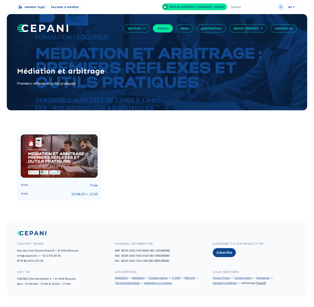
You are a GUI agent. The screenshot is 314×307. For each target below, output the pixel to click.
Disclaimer (263, 277)
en (290, 7)
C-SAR (176, 277)
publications (211, 28)
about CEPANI (246, 28)
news (185, 28)
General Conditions (225, 283)
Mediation (138, 277)
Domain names (158, 277)
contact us (283, 28)
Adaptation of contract (158, 283)
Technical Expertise (127, 283)
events (162, 28)
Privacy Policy (221, 277)
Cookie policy (243, 277)
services (134, 28)
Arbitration (121, 277)
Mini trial (190, 277)
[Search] (281, 7)
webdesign (253, 283)
